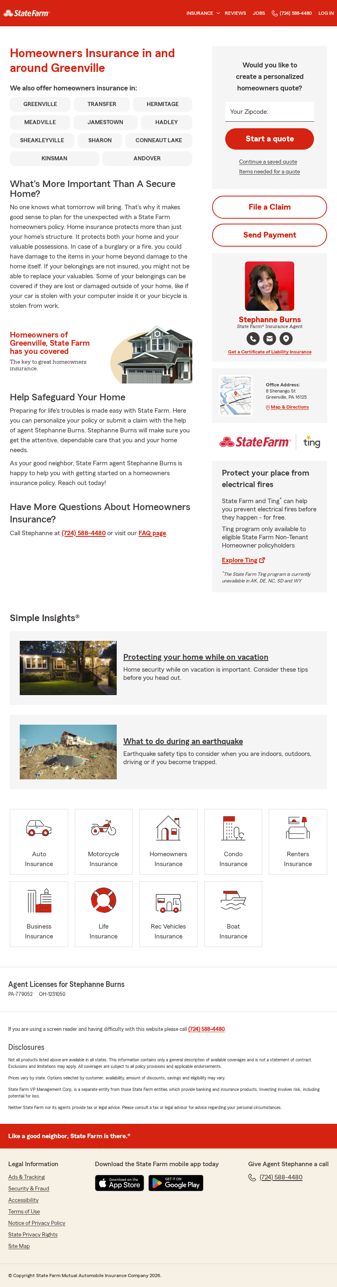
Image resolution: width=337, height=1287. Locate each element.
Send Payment (269, 235)
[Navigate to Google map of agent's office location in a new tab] (286, 338)
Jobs (259, 13)
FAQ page (152, 533)
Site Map (19, 1246)
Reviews (235, 13)
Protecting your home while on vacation (195, 657)
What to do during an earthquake (183, 741)
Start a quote (270, 139)
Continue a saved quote (268, 162)
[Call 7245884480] (253, 338)
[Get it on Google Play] (175, 1183)
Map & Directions (290, 406)
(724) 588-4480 (296, 13)
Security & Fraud (28, 1189)
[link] (26, 13)
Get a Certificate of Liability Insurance (270, 351)
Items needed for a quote (269, 172)
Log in (326, 13)
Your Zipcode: (249, 112)
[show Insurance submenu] (216, 13)
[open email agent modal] (269, 339)
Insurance (200, 13)
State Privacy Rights (33, 1235)
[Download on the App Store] (119, 1183)
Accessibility (23, 1200)
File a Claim (270, 207)
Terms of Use (24, 1212)
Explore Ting (239, 560)
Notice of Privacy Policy (36, 1223)
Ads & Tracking (26, 1177)
